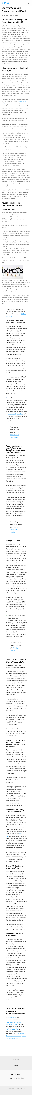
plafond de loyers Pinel (15, 414)
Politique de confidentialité (16, 1078)
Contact (16, 1065)
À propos (16, 1060)
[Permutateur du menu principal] (28, 3)
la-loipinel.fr (12, 1017)
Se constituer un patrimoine (14, 434)
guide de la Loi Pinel (12, 1029)
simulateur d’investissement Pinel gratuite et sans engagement (16, 1036)
